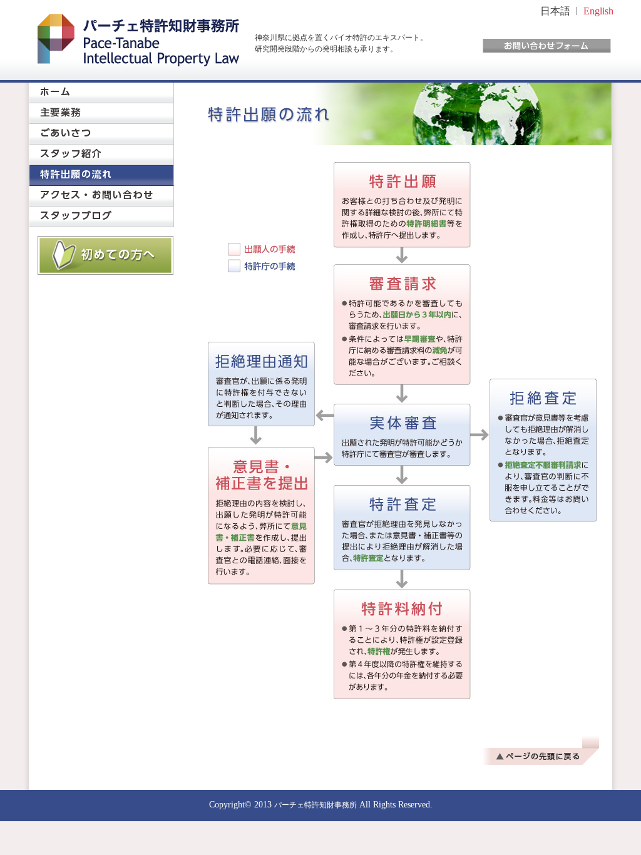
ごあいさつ (101, 134)
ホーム (101, 93)
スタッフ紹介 (101, 155)
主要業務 (101, 113)
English (598, 11)
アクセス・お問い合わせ (101, 196)
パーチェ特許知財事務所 (315, 805)
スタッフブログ (101, 217)
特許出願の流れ (101, 175)
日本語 (555, 11)
